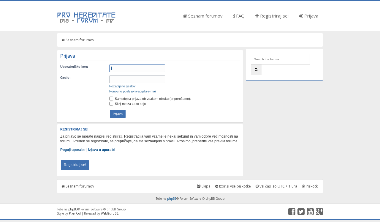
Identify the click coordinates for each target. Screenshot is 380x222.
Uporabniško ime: (74, 66)
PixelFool (75, 213)
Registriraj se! (274, 16)
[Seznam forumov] (86, 22)
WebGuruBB (109, 213)
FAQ (240, 16)
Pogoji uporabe (73, 150)
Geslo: (65, 77)
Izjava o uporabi (101, 150)
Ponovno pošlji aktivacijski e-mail (132, 91)
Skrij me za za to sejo (130, 104)
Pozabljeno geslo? (122, 86)
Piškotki (312, 186)
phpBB (171, 198)
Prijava (310, 16)
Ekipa (205, 186)
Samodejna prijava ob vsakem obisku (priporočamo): (152, 98)
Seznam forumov (205, 16)
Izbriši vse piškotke (234, 186)
